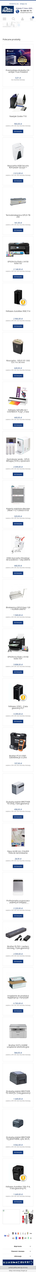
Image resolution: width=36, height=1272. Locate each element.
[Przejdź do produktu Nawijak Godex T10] (18, 102)
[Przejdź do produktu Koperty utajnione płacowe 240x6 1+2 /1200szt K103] (18, 494)
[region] (18, 28)
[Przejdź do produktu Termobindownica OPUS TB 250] (18, 201)
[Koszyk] (31, 18)
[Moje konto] (22, 18)
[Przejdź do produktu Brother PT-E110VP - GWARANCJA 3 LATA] (18, 741)
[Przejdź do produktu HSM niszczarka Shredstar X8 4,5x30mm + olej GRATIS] (18, 544)
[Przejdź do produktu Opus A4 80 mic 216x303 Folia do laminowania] (18, 837)
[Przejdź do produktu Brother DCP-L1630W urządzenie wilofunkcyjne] (18, 1031)
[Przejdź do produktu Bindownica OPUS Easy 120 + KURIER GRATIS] (18, 593)
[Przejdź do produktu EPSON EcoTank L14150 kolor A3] (18, 249)
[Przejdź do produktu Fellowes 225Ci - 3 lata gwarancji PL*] (18, 692)
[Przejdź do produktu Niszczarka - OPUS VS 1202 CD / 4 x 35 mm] (18, 346)
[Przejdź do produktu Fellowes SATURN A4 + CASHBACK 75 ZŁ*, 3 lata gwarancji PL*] (18, 396)
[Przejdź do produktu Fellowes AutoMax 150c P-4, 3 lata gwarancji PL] (18, 1172)
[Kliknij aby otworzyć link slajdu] (18, 28)
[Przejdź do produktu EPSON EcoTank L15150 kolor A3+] (18, 643)
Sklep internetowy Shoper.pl (18, 1271)
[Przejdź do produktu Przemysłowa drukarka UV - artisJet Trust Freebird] (18, 57)
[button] (4, 18)
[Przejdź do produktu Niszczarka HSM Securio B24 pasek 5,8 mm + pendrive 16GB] (18, 151)
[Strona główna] (18, 9)
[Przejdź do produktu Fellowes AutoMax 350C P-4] (18, 297)
